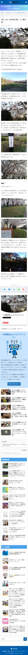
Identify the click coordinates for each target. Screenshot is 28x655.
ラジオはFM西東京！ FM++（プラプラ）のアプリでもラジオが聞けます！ (14, 7)
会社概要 (4, 651)
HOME (14, 649)
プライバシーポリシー (20, 651)
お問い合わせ (10, 651)
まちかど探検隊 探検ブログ (15, 329)
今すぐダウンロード (14, 384)
